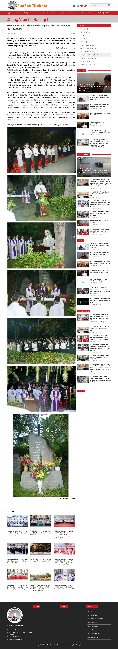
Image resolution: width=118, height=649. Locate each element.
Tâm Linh (80, 13)
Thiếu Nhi (99, 13)
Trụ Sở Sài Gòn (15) (86, 61)
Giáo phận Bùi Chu (92, 630)
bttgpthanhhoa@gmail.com (16, 639)
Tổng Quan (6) (84, 29)
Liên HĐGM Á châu (92, 615)
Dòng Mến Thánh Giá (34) (88, 58)
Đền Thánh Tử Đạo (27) (87, 52)
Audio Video (35, 13)
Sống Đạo (71, 13)
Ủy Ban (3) (83, 39)
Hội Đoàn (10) (84, 42)
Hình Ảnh (45, 13)
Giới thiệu (17, 13)
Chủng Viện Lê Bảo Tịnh (28, 19)
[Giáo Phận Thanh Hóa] (27, 5)
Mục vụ (62, 13)
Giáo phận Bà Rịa (92, 622)
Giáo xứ (54, 13)
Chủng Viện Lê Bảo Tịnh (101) (89, 55)
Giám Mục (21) (85, 32)
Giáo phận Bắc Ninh (93, 626)
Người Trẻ (89, 13)
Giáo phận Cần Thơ (93, 634)
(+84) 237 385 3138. (14, 636)
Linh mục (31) (84, 35)
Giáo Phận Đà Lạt (92, 637)
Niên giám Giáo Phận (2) (88, 48)
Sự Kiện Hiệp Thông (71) (87, 65)
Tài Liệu (107, 13)
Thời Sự (26, 13)
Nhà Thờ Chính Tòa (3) (87, 45)
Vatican (89, 611)
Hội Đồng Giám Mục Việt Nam (96, 619)
